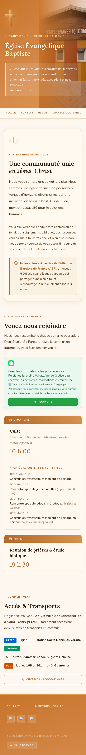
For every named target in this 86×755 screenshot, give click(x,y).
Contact (27, 112)
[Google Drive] (32, 719)
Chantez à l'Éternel (66, 112)
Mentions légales (49, 706)
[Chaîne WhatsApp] (21, 719)
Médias (43, 112)
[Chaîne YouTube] (11, 719)
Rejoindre (45, 401)
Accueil (11, 112)
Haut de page (23, 745)
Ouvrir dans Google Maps (45, 679)
